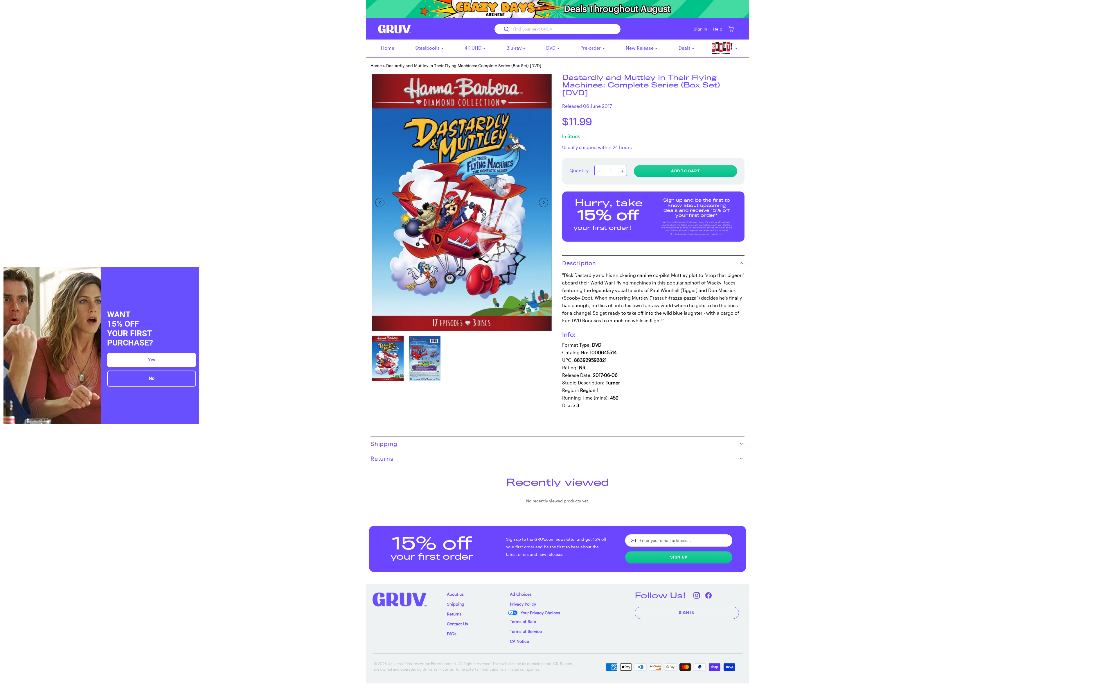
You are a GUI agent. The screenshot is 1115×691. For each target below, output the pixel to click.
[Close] (192, 274)
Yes (151, 359)
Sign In (687, 612)
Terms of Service (526, 631)
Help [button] (717, 28)
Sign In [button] (700, 28)
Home (387, 48)
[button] (731, 29)
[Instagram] (697, 595)
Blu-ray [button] (514, 48)
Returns (454, 613)
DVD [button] (551, 48)
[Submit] (506, 29)
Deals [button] (685, 48)
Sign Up (678, 557)
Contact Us (457, 623)
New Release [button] (640, 48)
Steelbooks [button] (428, 48)
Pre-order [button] (591, 48)
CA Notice (519, 641)
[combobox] (557, 29)
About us (455, 594)
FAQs (451, 633)
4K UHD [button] (474, 48)
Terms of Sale (523, 621)
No (151, 378)
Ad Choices (521, 594)
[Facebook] (709, 595)
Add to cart (685, 171)
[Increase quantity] (622, 171)
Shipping (455, 604)
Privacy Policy (523, 604)
